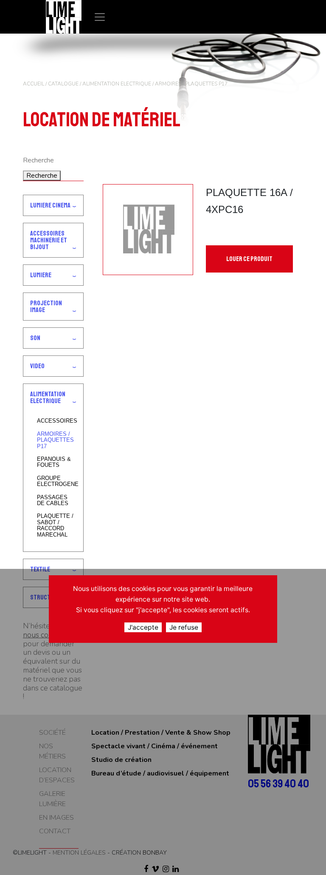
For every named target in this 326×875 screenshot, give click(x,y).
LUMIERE (40, 275)
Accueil (33, 83)
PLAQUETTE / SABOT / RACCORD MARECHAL (55, 525)
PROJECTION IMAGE (46, 306)
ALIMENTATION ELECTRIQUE (116, 83)
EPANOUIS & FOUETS (54, 462)
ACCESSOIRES (56, 421)
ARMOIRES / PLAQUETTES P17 (55, 440)
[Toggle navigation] (99, 17)
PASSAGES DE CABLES (52, 500)
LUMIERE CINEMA (50, 205)
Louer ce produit (249, 259)
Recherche (41, 175)
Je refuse (183, 627)
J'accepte (143, 627)
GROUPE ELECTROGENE (56, 481)
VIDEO (37, 366)
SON (35, 338)
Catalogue (63, 83)
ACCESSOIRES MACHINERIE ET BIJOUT (48, 240)
